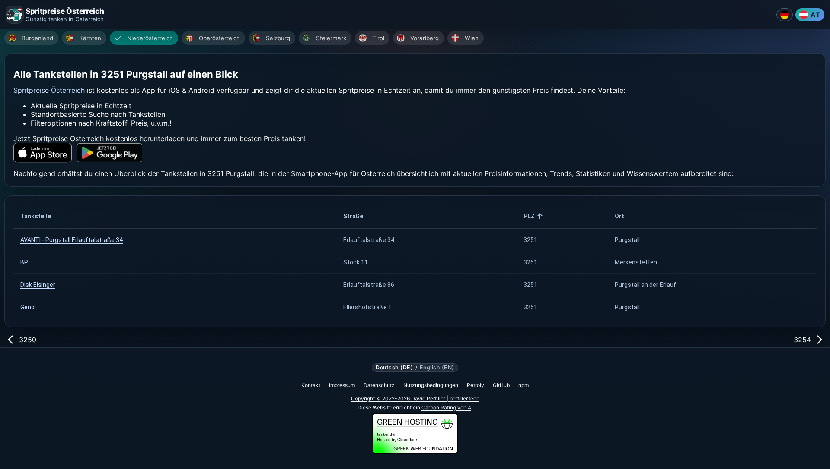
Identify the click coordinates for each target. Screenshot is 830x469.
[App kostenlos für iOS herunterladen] (42, 152)
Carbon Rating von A (446, 407)
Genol (28, 307)
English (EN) (437, 367)
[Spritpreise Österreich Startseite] (15, 15)
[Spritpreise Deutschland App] (784, 14)
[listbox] (417, 39)
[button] (174, 216)
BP (24, 262)
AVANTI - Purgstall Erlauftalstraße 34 (71, 239)
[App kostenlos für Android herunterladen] (109, 153)
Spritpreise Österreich (49, 90)
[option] (31, 38)
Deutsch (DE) (394, 367)
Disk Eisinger (37, 284)
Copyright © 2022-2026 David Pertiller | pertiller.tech (415, 398)
